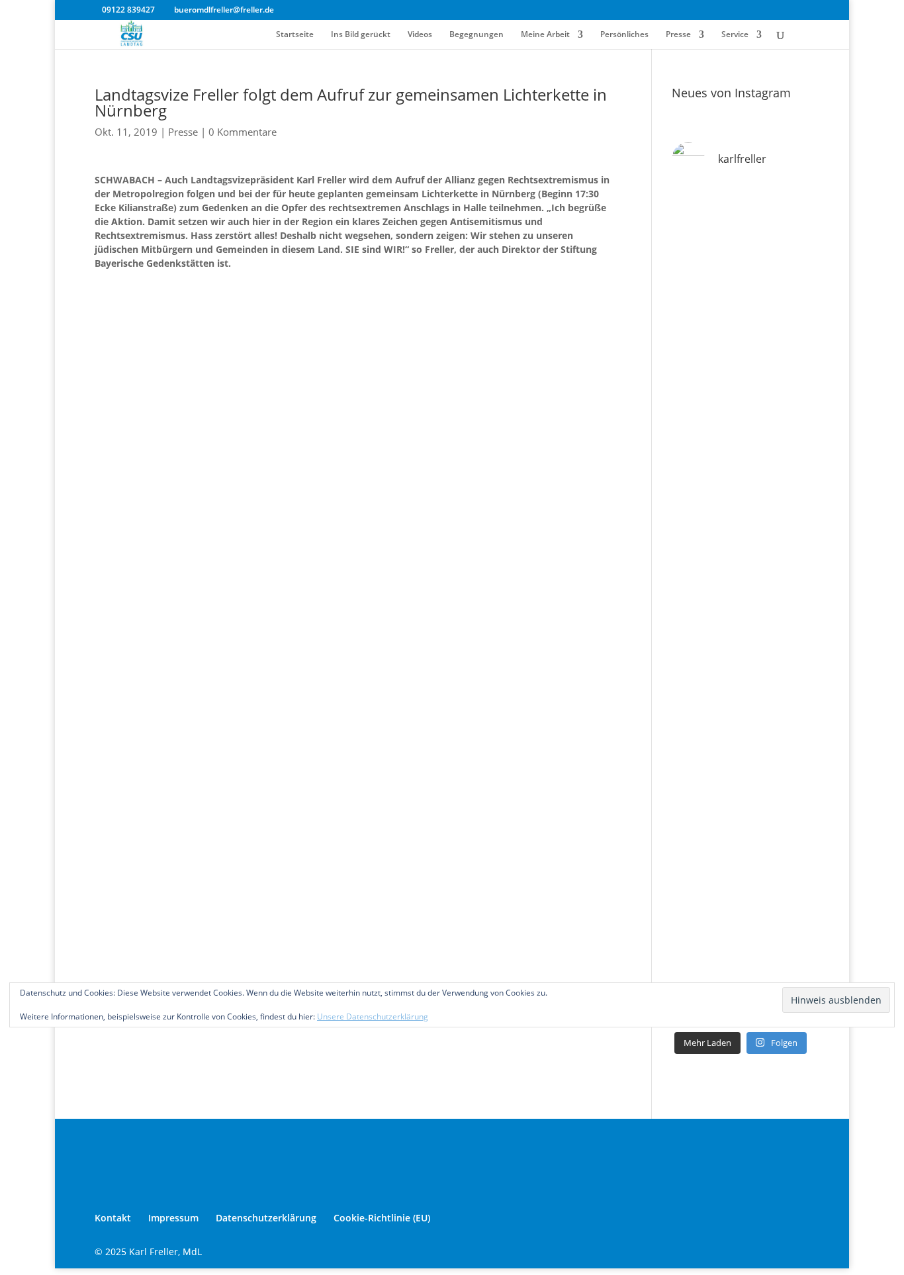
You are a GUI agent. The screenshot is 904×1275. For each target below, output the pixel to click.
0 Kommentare (242, 131)
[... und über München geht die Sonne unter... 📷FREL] (740, 480)
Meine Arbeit (545, 35)
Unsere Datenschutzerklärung (372, 1016)
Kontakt (113, 1217)
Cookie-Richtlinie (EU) (382, 1217)
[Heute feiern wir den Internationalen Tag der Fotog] (740, 647)
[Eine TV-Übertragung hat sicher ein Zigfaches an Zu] (740, 898)
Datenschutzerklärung (266, 1217)
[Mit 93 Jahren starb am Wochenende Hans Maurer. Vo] (740, 397)
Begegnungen (476, 35)
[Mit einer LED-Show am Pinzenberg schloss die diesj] (740, 815)
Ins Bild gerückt (360, 35)
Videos (420, 35)
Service (734, 35)
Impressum (173, 1217)
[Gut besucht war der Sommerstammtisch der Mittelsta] (740, 564)
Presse (678, 35)
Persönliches (624, 35)
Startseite (295, 35)
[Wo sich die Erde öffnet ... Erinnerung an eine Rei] (740, 229)
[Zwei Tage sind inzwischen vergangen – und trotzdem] (740, 731)
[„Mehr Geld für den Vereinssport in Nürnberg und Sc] (740, 313)
